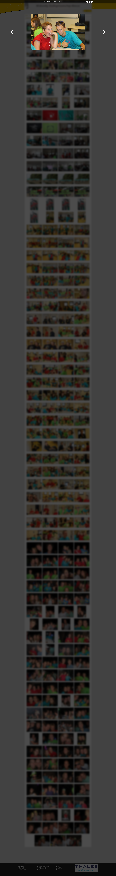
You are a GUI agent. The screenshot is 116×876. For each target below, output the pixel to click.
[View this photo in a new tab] (90, 2)
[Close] (92, 2)
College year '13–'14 (52, 1)
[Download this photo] (87, 2)
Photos (45, 1)
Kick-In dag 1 (60, 1)
